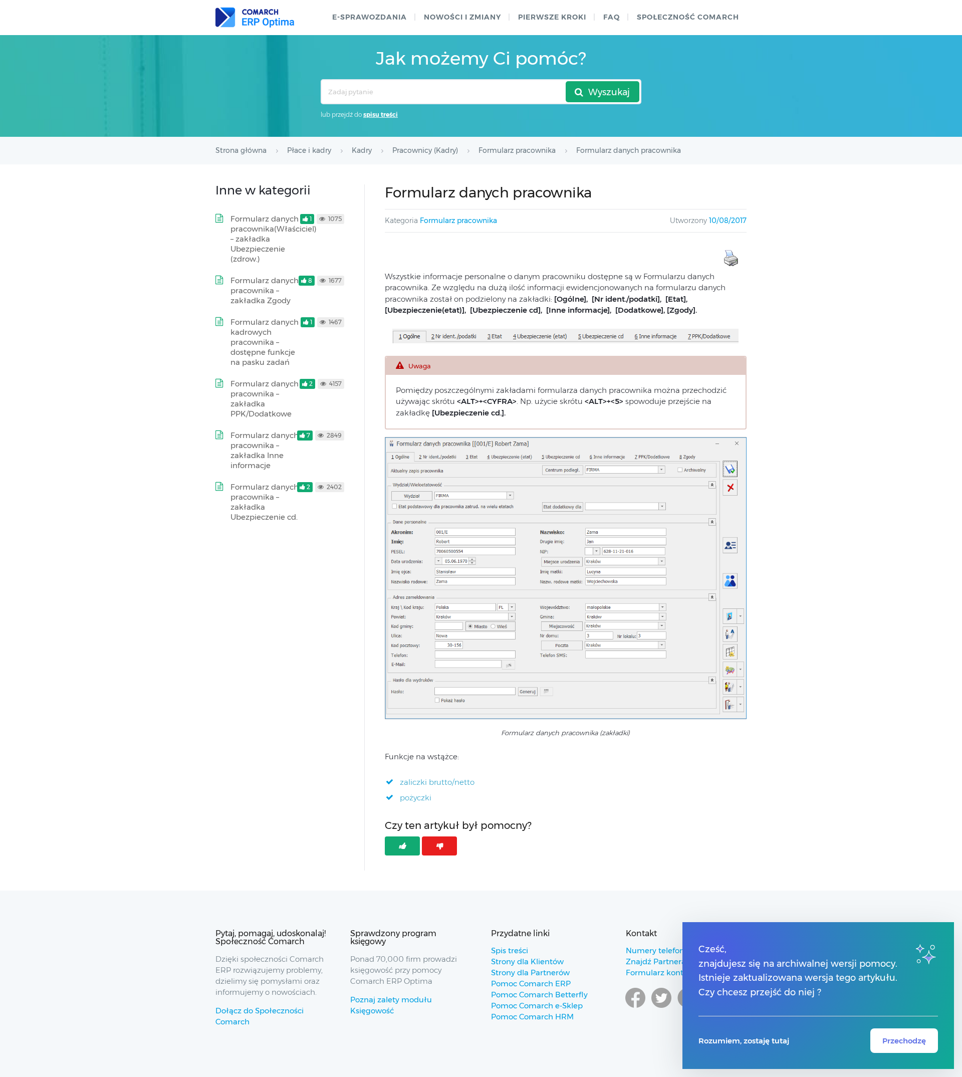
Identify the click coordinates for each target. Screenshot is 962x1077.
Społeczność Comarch (688, 17)
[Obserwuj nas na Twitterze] (661, 1007)
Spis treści (509, 950)
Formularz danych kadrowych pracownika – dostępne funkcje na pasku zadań (264, 342)
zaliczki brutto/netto (437, 782)
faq (611, 17)
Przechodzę (904, 1040)
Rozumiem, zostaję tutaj (743, 1040)
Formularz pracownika (458, 220)
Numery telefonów (660, 950)
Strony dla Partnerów (530, 972)
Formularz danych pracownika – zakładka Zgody (264, 290)
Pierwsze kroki (552, 17)
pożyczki (415, 797)
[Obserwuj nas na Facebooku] (635, 1007)
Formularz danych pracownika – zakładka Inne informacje (264, 450)
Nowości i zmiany (462, 17)
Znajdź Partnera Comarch (674, 961)
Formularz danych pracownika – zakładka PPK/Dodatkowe (264, 398)
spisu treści (380, 114)
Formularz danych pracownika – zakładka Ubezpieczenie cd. (264, 502)
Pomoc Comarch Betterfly (539, 994)
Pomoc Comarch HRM (532, 1016)
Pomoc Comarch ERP (531, 983)
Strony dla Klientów (527, 961)
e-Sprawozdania (369, 17)
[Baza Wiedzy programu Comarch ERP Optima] (254, 18)
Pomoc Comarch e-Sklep (537, 1005)
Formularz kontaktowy (668, 972)
